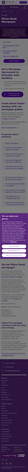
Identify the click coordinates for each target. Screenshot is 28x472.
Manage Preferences (14, 250)
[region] (14, 236)
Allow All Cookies (14, 246)
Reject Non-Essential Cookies (14, 255)
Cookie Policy (13, 241)
